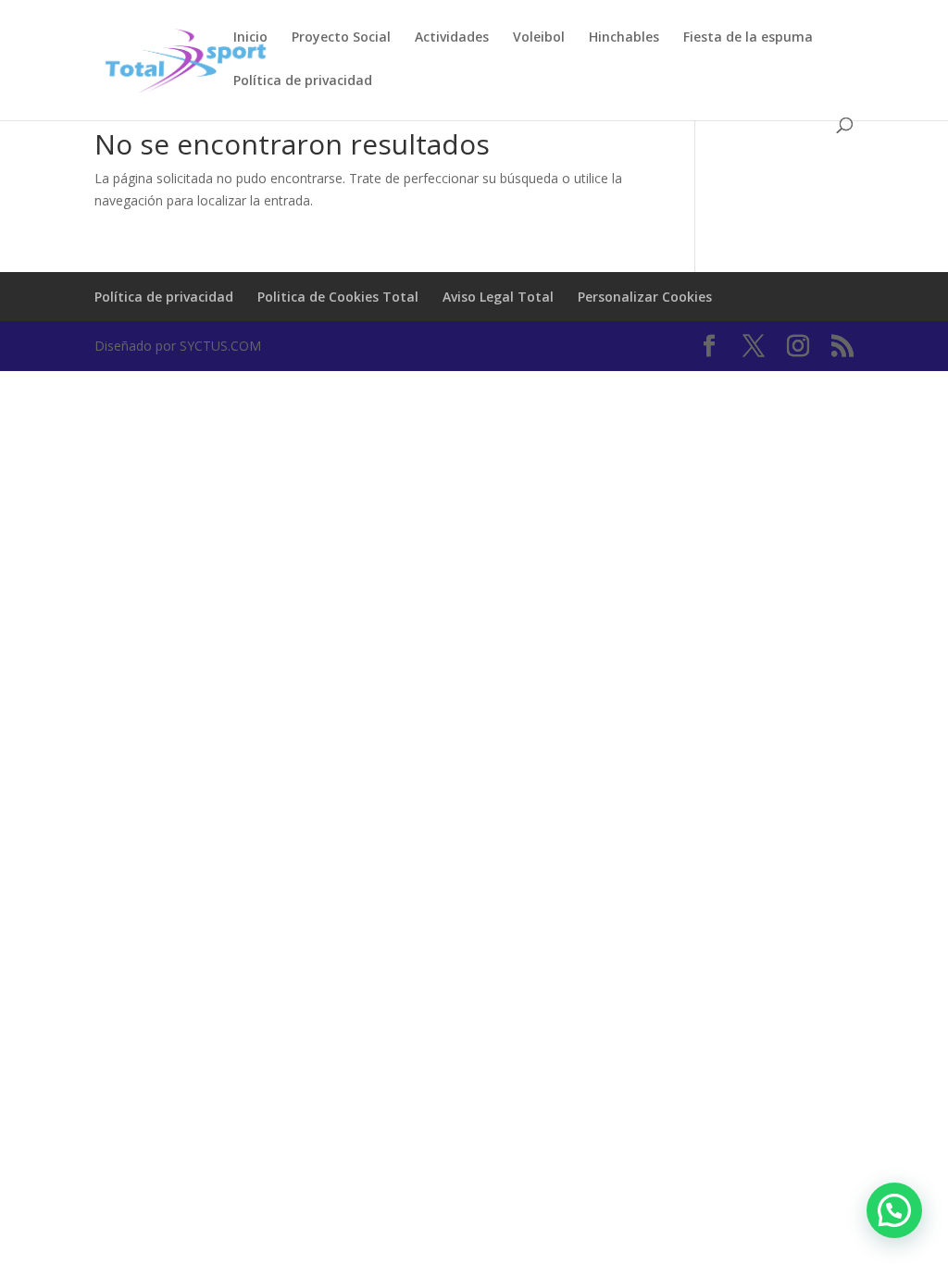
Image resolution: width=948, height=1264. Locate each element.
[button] (894, 1210)
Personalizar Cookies (645, 296)
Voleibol (539, 38)
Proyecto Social (341, 38)
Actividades (452, 38)
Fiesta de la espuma (748, 38)
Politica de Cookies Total (337, 296)
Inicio (250, 38)
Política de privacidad (302, 81)
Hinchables (624, 38)
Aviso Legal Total (498, 296)
